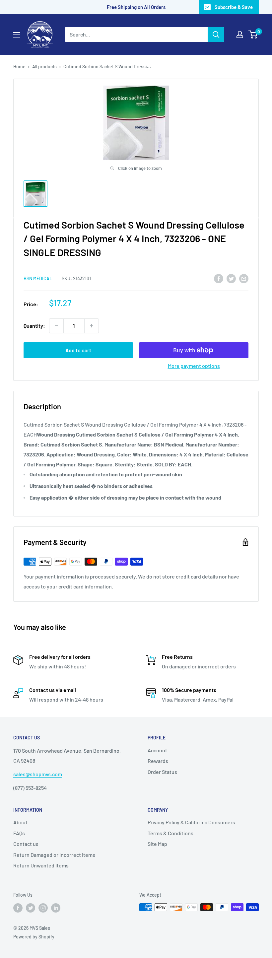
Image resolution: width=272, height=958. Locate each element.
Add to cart (78, 350)
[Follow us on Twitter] (30, 908)
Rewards (158, 761)
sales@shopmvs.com (37, 774)
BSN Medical (38, 278)
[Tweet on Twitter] (231, 278)
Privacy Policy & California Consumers (191, 822)
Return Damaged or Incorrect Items (54, 855)
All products (44, 66)
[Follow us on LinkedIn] (55, 908)
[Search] (216, 34)
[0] (253, 34)
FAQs (19, 833)
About (20, 822)
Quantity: (34, 325)
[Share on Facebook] (218, 278)
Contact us (25, 844)
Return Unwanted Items (41, 865)
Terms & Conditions (170, 833)
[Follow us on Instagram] (43, 908)
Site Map (157, 844)
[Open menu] (16, 34)
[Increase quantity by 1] (92, 326)
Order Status (162, 772)
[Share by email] (243, 278)
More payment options (194, 366)
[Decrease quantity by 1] (56, 326)
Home (19, 66)
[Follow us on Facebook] (18, 908)
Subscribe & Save (234, 7)
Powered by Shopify (33, 936)
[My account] (240, 34)
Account (157, 750)
